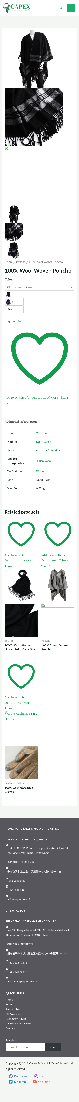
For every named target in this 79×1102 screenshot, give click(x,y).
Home (9, 262)
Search (10, 1040)
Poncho (21, 262)
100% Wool (44, 461)
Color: (9, 279)
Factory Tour (14, 1009)
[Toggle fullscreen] (9, 1093)
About (9, 1004)
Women (41, 433)
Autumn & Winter (48, 450)
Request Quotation (18, 321)
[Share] (15, 1093)
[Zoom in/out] (3, 1093)
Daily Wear (43, 441)
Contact (10, 1028)
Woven (41, 471)
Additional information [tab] (21, 421)
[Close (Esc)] (21, 1093)
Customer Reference (18, 1023)
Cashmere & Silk (16, 1018)
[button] (61, 8)
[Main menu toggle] (71, 8)
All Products (13, 1014)
